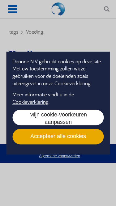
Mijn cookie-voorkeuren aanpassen (58, 118)
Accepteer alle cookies (58, 136)
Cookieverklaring (30, 101)
